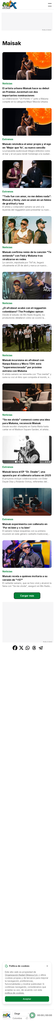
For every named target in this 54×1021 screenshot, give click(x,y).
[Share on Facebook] (15, 647)
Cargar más (27, 595)
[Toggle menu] (50, 5)
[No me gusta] (30, 1018)
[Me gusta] (27, 1018)
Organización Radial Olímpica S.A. (21, 975)
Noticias (7, 83)
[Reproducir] (32, 1015)
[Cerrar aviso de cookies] (47, 966)
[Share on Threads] (34, 647)
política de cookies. (14, 993)
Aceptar (27, 999)
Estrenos (7, 139)
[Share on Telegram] (40, 647)
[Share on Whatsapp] (27, 647)
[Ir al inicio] (9, 5)
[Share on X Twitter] (21, 648)
